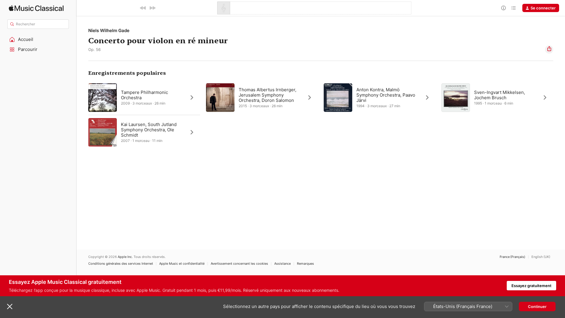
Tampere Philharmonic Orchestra (144, 95)
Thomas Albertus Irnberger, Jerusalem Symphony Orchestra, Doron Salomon (267, 95)
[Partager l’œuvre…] (549, 49)
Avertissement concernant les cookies (239, 263)
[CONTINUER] (152, 8)
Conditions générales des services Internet (120, 263)
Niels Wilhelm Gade (108, 30)
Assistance (282, 263)
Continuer (537, 306)
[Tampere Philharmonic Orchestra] (144, 97)
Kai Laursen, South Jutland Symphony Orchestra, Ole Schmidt (149, 130)
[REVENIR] (143, 8)
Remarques (305, 263)
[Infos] (503, 8)
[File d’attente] (513, 8)
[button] (38, 39)
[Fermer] (9, 306)
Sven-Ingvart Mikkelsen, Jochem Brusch (499, 95)
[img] (36, 8)
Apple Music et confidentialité (182, 263)
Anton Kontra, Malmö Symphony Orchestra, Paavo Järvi (385, 95)
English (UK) (540, 257)
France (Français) (512, 257)
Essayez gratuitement (531, 285)
